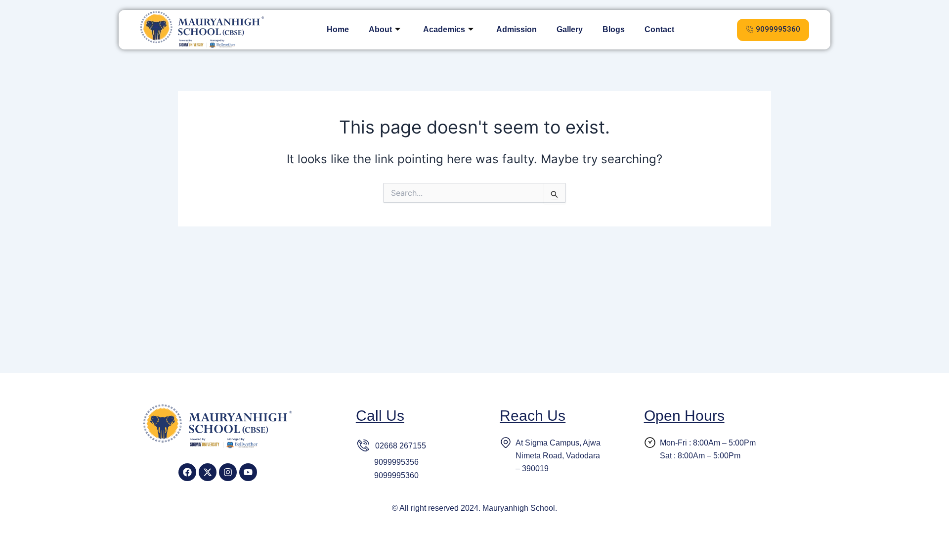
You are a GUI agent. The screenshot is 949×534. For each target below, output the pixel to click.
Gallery (570, 29)
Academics (444, 29)
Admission (516, 29)
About (380, 29)
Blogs (614, 29)
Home (338, 29)
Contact (659, 29)
